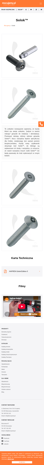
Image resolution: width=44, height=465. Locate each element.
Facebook (6, 438)
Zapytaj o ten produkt (41, 9)
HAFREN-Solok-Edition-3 (18, 271)
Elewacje (4, 339)
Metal (3, 369)
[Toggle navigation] (40, 4)
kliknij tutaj (11, 459)
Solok (13, 25)
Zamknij (22, 462)
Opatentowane (6, 364)
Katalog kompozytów (7, 349)
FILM (31, 9)
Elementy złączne (6, 332)
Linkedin (5, 444)
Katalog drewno (6, 346)
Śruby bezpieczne (8, 9)
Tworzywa (4, 374)
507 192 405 (7, 428)
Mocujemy (7, 25)
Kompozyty (5, 366)
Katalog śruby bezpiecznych (9, 354)
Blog (3, 392)
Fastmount (4, 334)
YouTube (6, 441)
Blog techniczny (6, 387)
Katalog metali (5, 352)
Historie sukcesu (6, 389)
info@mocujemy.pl (10, 416)
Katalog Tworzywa (6, 357)
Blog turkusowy (6, 384)
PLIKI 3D (26, 9)
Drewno (4, 372)
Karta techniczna (36, 9)
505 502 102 (7, 413)
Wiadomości (5, 381)
